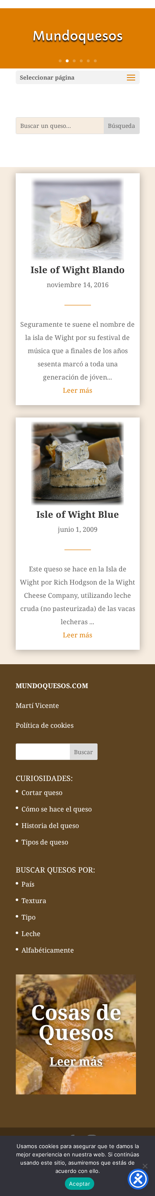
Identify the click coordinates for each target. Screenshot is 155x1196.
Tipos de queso (44, 842)
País (27, 884)
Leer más (77, 390)
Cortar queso (41, 792)
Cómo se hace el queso (56, 809)
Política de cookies (45, 725)
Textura (33, 900)
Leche (31, 933)
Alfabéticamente (47, 950)
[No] (145, 1166)
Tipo (28, 917)
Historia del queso (50, 825)
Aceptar (79, 1183)
